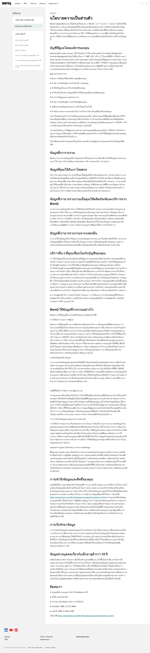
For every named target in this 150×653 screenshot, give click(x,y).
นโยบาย (53, 13)
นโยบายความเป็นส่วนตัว (35, 647)
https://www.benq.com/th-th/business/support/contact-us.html (78, 497)
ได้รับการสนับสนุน (46, 637)
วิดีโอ (25, 3)
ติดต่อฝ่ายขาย (53, 3)
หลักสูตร (17, 3)
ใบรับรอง (33, 3)
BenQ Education (82, 637)
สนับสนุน (42, 3)
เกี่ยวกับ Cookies (50, 647)
